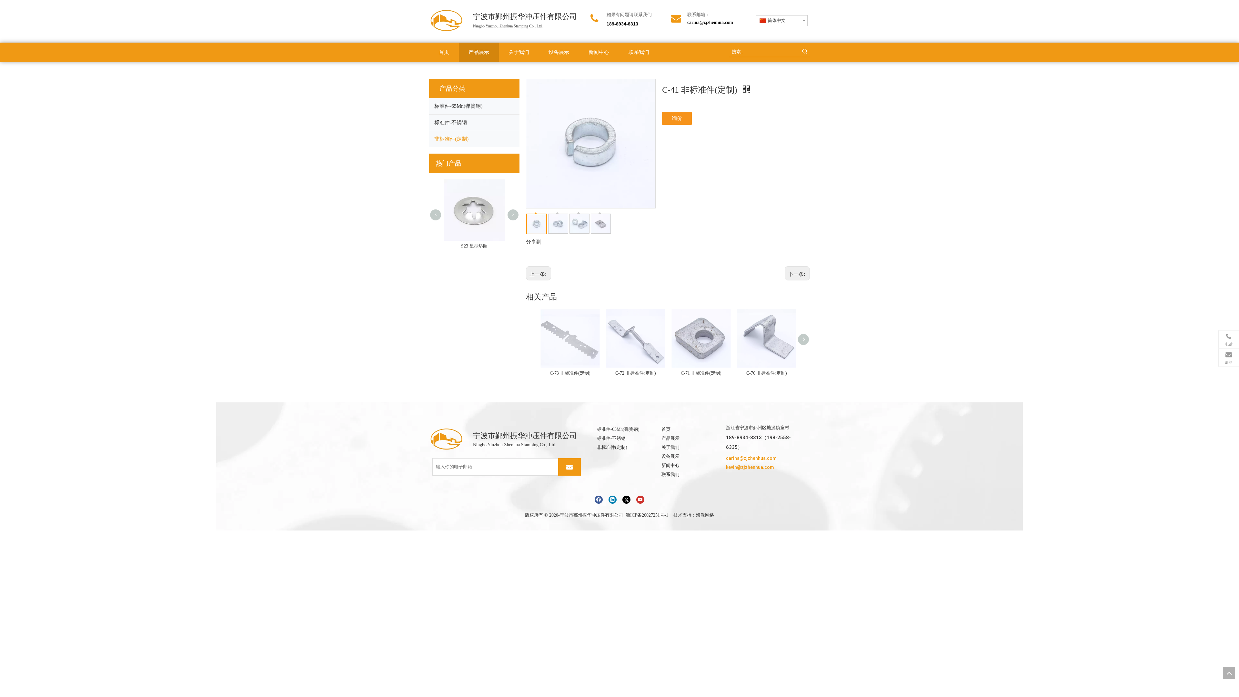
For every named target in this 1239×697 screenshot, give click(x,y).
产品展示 (670, 438)
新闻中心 (670, 465)
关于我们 (670, 447)
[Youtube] (640, 500)
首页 (665, 429)
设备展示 (670, 456)
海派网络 (705, 515)
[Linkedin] (613, 500)
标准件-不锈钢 (450, 122)
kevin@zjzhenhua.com (750, 467)
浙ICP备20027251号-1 (647, 515)
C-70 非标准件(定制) (766, 373)
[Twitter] (626, 500)
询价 (677, 118)
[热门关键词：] (805, 52)
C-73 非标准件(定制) (570, 373)
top (1229, 673)
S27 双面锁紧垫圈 (474, 246)
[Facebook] (599, 500)
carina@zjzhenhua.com (710, 22)
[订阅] (569, 467)
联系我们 (670, 474)
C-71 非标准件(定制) (701, 373)
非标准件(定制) (451, 139)
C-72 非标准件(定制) (635, 373)
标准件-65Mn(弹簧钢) (458, 106)
